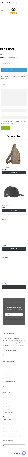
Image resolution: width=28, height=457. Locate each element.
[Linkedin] (10, 3)
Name (3, 108)
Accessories (8, 57)
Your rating (4, 81)
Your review (4, 88)
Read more (14, 172)
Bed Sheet (14, 57)
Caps (9, 205)
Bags (9, 167)
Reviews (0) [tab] (6, 64)
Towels (9, 243)
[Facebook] (3, 3)
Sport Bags (5, 169)
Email (2, 114)
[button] (2, 10)
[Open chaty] (24, 453)
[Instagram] (5, 3)
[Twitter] (7, 3)
